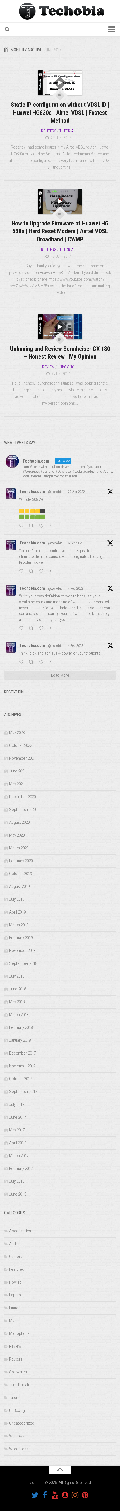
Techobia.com (32, 491)
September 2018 (23, 963)
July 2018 (16, 976)
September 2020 (23, 809)
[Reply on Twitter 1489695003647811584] (22, 662)
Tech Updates (20, 1384)
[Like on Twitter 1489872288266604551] (43, 571)
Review (48, 367)
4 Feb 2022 (75, 589)
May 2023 (17, 732)
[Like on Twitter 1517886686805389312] (43, 526)
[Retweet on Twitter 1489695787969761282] (32, 629)
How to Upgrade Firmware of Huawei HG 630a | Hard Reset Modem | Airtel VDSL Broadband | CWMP (60, 231)
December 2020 (22, 796)
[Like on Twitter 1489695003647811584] (43, 662)
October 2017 (20, 1078)
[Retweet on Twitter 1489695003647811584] (32, 662)
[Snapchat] (65, 1495)
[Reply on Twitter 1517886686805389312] (22, 526)
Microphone (19, 1333)
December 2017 (22, 1053)
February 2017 (21, 1168)
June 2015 (17, 1194)
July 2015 (16, 1181)
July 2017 (16, 1104)
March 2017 (18, 1155)
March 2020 (18, 848)
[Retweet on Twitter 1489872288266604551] (32, 571)
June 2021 (17, 771)
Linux (13, 1307)
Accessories (20, 1230)
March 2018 (18, 1014)
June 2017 (17, 1117)
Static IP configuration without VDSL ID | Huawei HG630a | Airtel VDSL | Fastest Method (60, 112)
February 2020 (21, 860)
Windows (17, 1436)
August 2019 (19, 886)
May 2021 (17, 783)
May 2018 (17, 1001)
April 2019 (17, 912)
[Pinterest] (85, 1495)
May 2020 (17, 835)
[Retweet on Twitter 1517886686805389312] (32, 526)
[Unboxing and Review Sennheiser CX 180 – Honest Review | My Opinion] (60, 326)
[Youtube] (55, 1495)
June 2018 (17, 989)
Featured (16, 1269)
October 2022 (20, 745)
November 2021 (22, 758)
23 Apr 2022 (76, 492)
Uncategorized (21, 1423)
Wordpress (18, 1448)
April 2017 (17, 1142)
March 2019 (18, 924)
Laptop (15, 1295)
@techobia (55, 492)
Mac (12, 1320)
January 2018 (20, 1040)
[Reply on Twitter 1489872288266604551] (22, 571)
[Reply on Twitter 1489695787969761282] (22, 629)
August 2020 (19, 822)
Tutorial (67, 131)
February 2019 (21, 937)
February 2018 (21, 1027)
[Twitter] (35, 1495)
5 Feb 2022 (75, 543)
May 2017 (17, 1130)
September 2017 (23, 1091)
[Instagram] (75, 1495)
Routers (48, 131)
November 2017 (22, 1065)
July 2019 (16, 899)
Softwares (18, 1371)
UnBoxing (65, 367)
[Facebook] (45, 1495)
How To (15, 1282)
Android (16, 1243)
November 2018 (22, 950)
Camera (15, 1256)
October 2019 (20, 873)
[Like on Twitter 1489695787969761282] (43, 629)
